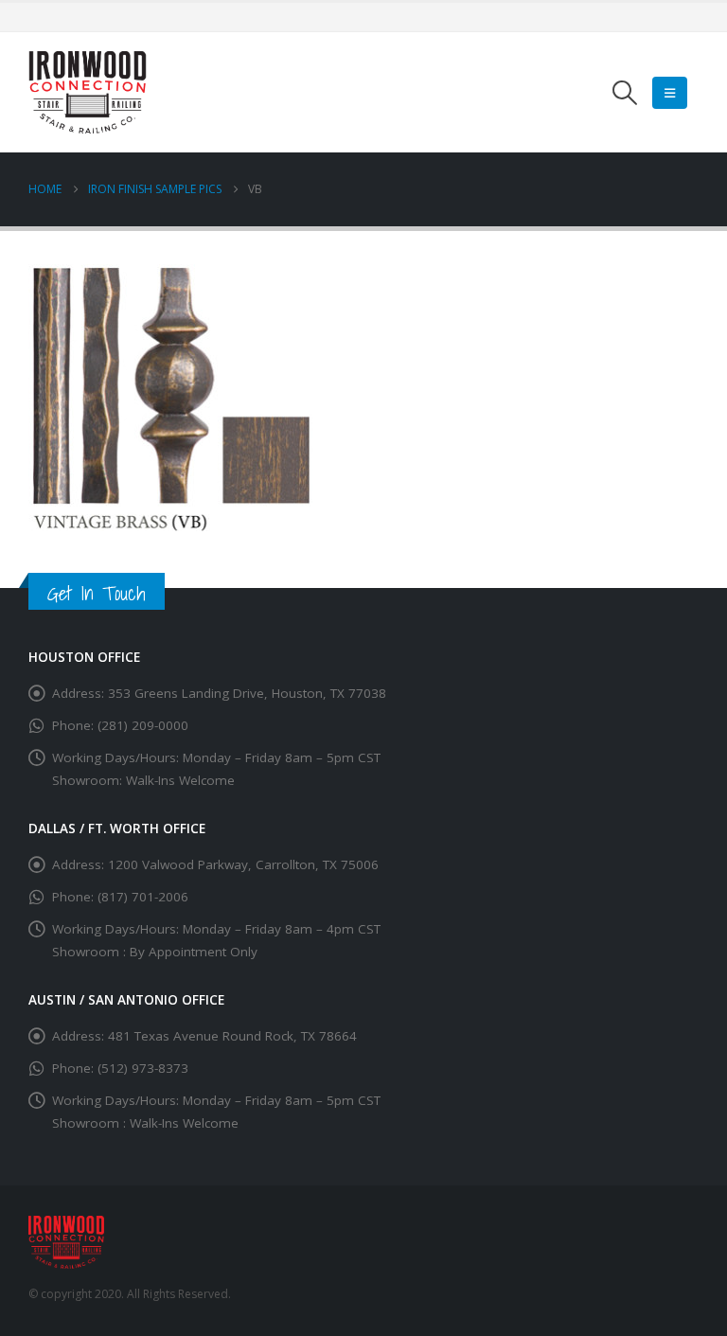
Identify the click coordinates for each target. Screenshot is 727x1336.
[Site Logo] (87, 92)
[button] (625, 92)
